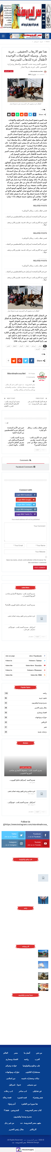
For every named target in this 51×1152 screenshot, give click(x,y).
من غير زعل (9, 1123)
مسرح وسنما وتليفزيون (39, 703)
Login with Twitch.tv (24, 514)
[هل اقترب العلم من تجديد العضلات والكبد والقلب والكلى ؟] (43, 867)
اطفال (27, 346)
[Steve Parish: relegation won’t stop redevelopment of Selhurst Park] (43, 976)
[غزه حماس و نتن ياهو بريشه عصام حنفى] (42, 618)
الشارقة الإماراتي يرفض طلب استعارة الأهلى (33, 941)
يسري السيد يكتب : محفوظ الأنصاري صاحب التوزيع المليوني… (25, 771)
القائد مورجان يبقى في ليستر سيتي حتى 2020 (32, 935)
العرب (37, 1059)
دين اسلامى (10, 1078)
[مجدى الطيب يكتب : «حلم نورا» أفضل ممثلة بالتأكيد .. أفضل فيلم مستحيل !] (43, 1013)
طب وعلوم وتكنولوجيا (31, 1066)
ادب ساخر (23, 1091)
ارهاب (39, 346)
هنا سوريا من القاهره (29, 1104)
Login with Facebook (24, 495)
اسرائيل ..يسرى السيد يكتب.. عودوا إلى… (21, 802)
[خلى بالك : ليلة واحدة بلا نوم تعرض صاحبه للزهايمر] (43, 900)
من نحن (39, 1053)
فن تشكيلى (37, 1091)
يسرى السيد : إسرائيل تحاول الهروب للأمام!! (20, 605)
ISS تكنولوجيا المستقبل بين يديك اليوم (24, 875)
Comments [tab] (24, 460)
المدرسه (38, 349)
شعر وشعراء (38, 1097)
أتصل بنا (27, 1053)
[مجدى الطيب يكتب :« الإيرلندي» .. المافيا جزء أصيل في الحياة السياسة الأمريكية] (43, 1002)
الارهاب (21, 346)
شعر (45, 727)
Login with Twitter (24, 504)
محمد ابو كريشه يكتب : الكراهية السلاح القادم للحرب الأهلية (12, 404)
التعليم (8, 346)
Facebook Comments (24, 467)
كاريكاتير (44, 722)
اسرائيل (34, 346)
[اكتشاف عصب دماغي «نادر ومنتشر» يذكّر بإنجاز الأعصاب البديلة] (43, 889)
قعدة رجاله (7, 1097)
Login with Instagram (24, 509)
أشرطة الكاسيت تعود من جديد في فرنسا (23, 1022)
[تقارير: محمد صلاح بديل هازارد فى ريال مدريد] (43, 926)
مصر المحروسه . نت (19, 1142)
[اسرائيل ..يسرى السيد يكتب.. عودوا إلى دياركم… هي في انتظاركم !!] (42, 630)
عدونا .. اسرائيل (9, 71)
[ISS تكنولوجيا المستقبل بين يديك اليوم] (43, 878)
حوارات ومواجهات (41, 717)
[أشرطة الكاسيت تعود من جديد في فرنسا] (43, 1024)
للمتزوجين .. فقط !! (11, 1110)
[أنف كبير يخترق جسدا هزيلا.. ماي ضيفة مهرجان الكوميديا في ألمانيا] (43, 1036)
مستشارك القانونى (33, 1072)
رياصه (26, 1059)
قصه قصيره (22, 1097)
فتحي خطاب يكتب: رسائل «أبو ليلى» (34, 211)
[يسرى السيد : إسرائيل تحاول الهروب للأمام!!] (42, 607)
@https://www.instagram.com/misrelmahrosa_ (25, 824)
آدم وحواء (11, 1104)
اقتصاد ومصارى (42, 712)
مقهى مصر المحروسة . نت (30, 1123)
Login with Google (24, 500)
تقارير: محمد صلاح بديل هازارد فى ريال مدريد (21, 924)
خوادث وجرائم (11, 1066)
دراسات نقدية (42, 732)
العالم (5, 1053)
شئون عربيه (43, 698)
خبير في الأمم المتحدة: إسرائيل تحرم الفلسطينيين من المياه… (26, 217)
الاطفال (15, 346)
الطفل (44, 349)
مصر (16, 1053)
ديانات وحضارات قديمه (30, 1078)
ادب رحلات (8, 1091)
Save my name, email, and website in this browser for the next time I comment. (26, 561)
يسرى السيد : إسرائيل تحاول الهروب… (22, 780)
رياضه (45, 693)
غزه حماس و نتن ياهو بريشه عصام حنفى (21, 616)
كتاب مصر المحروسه (33, 1110)
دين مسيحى (31, 1085)
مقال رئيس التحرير (41, 708)
